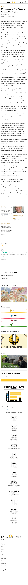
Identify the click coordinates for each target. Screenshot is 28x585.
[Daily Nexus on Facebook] (1, 539)
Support (3, 570)
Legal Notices (4, 554)
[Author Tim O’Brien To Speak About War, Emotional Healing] (18, 209)
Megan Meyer (6, 14)
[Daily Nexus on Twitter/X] (3, 539)
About (3, 544)
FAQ (2, 551)
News (2, 6)
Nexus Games (6, 307)
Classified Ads (4, 565)
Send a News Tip (4, 563)
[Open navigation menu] (25, 2)
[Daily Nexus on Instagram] (5, 539)
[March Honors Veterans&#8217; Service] (7, 229)
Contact (3, 558)
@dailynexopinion (6, 409)
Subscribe (14, 380)
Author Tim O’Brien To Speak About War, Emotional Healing (18, 217)
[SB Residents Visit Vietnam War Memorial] (7, 210)
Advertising (3, 560)
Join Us (2, 549)
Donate (2, 572)
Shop (2, 575)
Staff (2, 546)
